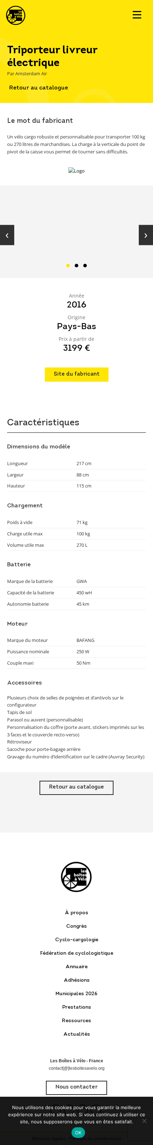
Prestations (76, 1007)
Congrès (76, 926)
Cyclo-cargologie (76, 940)
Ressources (76, 1021)
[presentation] (7, 235)
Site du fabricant (77, 374)
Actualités (76, 1034)
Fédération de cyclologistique (76, 953)
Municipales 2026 (76, 994)
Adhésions (77, 980)
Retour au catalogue (38, 88)
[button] (68, 265)
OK (78, 1132)
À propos (76, 913)
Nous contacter (76, 1087)
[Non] (144, 1120)
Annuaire (76, 967)
